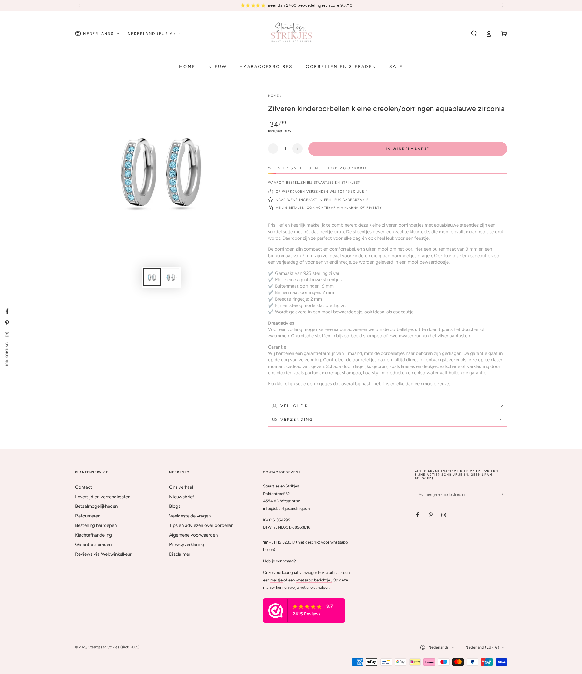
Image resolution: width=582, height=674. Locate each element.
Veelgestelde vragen (190, 516)
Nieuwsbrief (181, 497)
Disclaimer (179, 554)
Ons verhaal (181, 487)
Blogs (174, 506)
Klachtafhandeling (93, 535)
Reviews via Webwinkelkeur (103, 554)
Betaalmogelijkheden (96, 506)
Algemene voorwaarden (193, 535)
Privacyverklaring (186, 544)
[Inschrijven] (503, 493)
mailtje (276, 580)
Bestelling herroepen (96, 525)
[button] (474, 33)
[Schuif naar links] (80, 5)
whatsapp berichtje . (314, 580)
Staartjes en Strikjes (103, 647)
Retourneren (87, 516)
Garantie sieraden (93, 544)
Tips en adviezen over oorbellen (201, 525)
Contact (83, 487)
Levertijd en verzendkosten (102, 497)
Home (273, 96)
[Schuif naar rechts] (502, 5)
